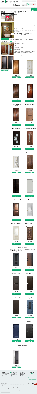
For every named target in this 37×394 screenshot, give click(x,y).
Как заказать (13, 375)
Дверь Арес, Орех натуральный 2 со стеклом (30, 129)
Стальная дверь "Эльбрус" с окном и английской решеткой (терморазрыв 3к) (30, 298)
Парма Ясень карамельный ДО (16, 223)
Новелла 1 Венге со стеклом (16, 175)
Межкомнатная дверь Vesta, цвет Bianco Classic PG (29, 57)
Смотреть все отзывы (5, 38)
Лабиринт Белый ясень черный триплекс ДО (16, 347)
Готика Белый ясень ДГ (29, 199)
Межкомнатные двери (5, 7)
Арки (30, 7)
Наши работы (22, 374)
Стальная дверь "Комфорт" (30, 273)
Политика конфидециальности (5, 392)
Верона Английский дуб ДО (16, 199)
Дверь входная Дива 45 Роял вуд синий (16, 321)
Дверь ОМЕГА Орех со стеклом (30, 104)
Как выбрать (22, 375)
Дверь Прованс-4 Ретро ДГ (16, 80)
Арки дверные (4, 375)
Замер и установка (25, 1)
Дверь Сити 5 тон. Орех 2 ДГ (29, 152)
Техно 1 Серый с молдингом (29, 175)
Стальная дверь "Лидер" (16, 297)
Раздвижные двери (26, 7)
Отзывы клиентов (22, 373)
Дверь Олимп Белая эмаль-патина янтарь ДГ (16, 152)
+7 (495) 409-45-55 (17, 0)
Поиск (25, 5)
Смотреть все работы (5, 70)
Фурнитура (3, 376)
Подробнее (16, 77)
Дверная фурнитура (13, 7)
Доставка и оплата (32, 1)
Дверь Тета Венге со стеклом (16, 128)
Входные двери (19, 7)
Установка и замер (14, 374)
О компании (13, 376)
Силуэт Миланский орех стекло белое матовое (16, 105)
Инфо (33, 7)
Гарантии (12, 377)
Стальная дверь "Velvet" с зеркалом (29, 249)
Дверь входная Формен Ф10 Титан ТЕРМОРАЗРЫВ (30, 321)
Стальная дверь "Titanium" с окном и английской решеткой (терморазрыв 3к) (16, 250)
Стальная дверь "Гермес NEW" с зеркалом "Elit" (16, 274)
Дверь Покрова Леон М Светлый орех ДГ (16, 57)
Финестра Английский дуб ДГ (30, 223)
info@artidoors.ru (32, 379)
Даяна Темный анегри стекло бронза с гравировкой (30, 81)
